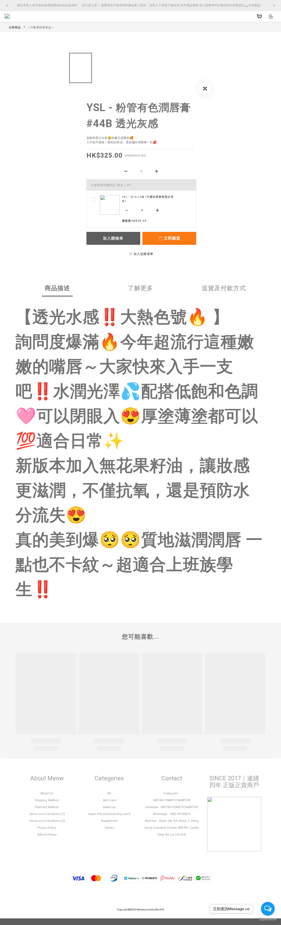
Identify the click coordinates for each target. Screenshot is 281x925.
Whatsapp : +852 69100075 (171, 814)
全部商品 (15, 27)
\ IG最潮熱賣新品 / (41, 27)
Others (109, 828)
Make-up (109, 807)
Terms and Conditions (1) (47, 814)
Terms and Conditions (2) (47, 821)
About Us (46, 793)
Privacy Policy (46, 828)
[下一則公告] (274, 5)
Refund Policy (47, 834)
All (109, 793)
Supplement (109, 821)
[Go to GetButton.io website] (268, 919)
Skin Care (109, 800)
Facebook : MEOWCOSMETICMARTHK (171, 807)
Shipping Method (47, 800)
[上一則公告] (6, 5)
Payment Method (47, 807)
